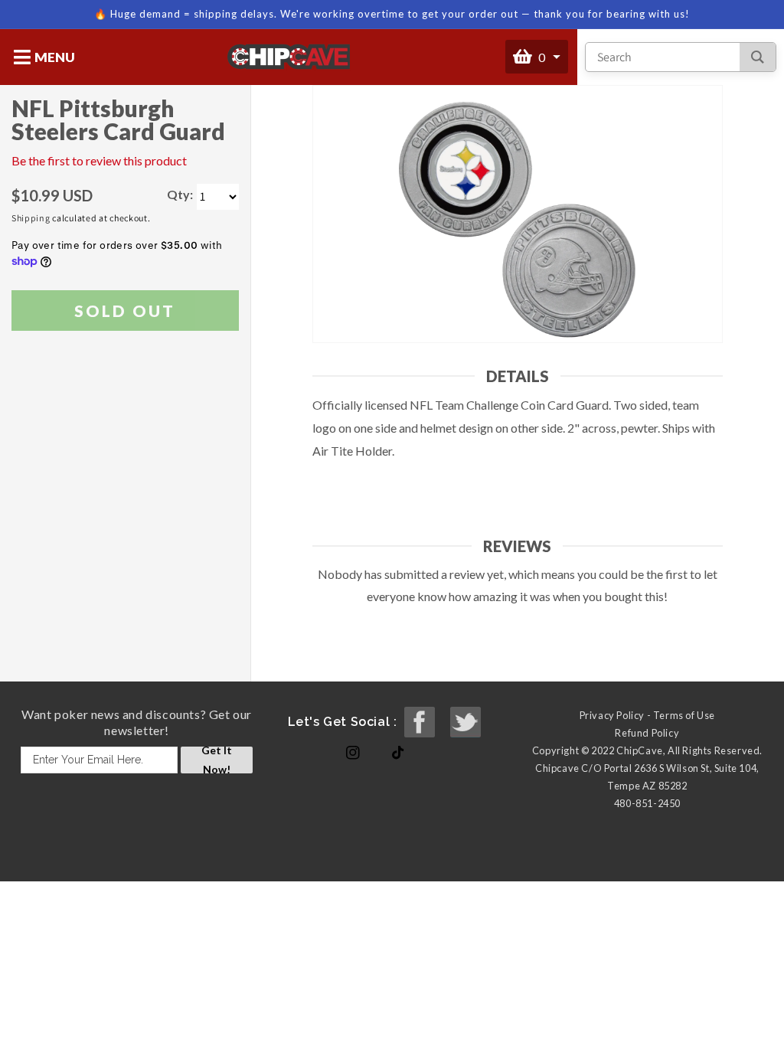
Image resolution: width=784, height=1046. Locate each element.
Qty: (180, 194)
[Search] (758, 57)
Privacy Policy (612, 715)
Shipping (31, 218)
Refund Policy (647, 733)
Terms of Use (684, 715)
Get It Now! (216, 760)
